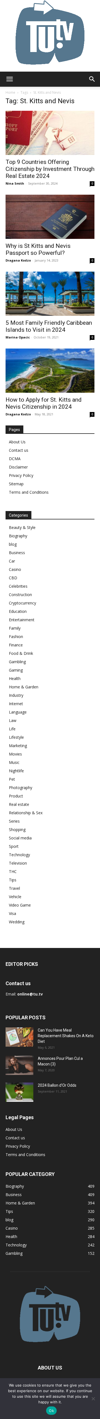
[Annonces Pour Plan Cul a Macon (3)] (19, 1065)
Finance (16, 645)
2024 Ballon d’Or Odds (57, 1085)
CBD (13, 577)
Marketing (18, 745)
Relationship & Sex (25, 812)
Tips (12, 880)
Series (14, 821)
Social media (20, 838)
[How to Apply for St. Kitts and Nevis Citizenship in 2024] (50, 371)
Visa (12, 913)
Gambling (17, 661)
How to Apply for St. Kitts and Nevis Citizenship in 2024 (44, 403)
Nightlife (16, 770)
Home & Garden (23, 687)
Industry (16, 695)
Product (16, 796)
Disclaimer (18, 467)
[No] (93, 1398)
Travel (14, 888)
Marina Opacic (18, 337)
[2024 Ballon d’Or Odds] (19, 1092)
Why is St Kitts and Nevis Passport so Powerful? (38, 249)
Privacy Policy (21, 475)
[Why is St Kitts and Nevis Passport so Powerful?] (50, 217)
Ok (51, 1410)
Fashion (16, 636)
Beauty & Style (22, 527)
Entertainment (21, 619)
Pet (12, 779)
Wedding (16, 921)
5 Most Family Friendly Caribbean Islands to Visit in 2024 (49, 326)
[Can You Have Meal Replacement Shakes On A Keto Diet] (19, 1037)
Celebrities (18, 586)
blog (13, 544)
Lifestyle (16, 737)
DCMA (15, 458)
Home (10, 92)
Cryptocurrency (22, 603)
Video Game (20, 905)
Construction (20, 594)
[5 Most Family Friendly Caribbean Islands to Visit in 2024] (50, 294)
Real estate (19, 804)
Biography (18, 535)
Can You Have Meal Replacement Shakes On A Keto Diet (66, 1036)
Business (17, 552)
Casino (15, 569)
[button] (9, 79)
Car (12, 561)
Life (12, 728)
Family (15, 628)
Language (18, 712)
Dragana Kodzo (18, 260)
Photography (20, 787)
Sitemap (16, 483)
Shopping (17, 829)
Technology (19, 854)
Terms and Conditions (29, 492)
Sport (14, 846)
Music (14, 762)
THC (13, 871)
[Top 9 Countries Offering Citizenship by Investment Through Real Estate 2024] (50, 133)
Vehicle (15, 896)
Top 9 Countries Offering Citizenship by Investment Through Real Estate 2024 (50, 169)
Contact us (18, 450)
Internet (16, 703)
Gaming (16, 670)
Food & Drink (21, 653)
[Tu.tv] (50, 36)
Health (15, 678)
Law (12, 720)
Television (18, 863)
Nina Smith (15, 183)
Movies (15, 754)
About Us (17, 441)
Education (18, 611)
